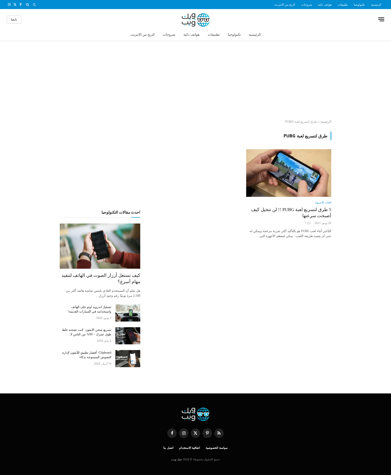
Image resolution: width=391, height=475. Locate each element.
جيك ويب (176, 459)
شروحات (306, 4)
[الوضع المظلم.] (34, 4)
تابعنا (14, 19)
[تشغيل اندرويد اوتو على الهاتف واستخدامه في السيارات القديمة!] (127, 313)
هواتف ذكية (325, 4)
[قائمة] (381, 19)
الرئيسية (376, 4)
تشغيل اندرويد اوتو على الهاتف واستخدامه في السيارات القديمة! (89, 309)
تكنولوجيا (359, 4)
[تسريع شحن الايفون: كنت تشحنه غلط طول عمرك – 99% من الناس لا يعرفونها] (127, 335)
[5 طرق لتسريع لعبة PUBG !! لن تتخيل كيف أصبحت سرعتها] (288, 173)
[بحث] (27, 4)
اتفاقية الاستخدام (189, 447)
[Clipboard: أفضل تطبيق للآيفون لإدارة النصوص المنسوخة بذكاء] (127, 358)
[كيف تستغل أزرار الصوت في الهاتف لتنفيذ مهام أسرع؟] (100, 246)
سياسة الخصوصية (217, 447)
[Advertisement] (195, 80)
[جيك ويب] (195, 19)
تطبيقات (343, 4)
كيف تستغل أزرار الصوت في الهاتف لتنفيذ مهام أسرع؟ (101, 278)
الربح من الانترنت (284, 4)
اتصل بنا (168, 447)
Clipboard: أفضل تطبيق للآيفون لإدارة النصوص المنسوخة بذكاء (86, 355)
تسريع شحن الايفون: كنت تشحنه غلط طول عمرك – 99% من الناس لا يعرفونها (86, 332)
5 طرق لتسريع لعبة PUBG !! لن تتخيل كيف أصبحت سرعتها (291, 212)
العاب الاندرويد (323, 202)
